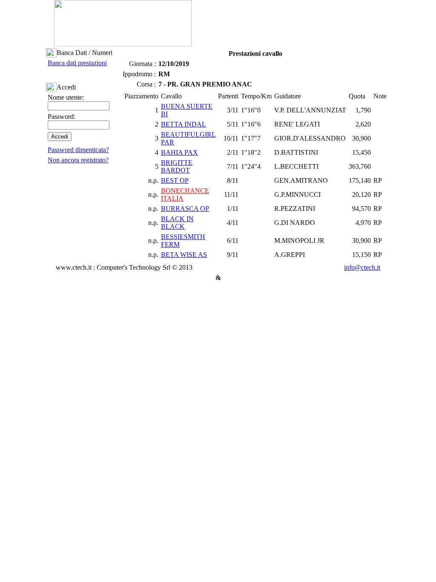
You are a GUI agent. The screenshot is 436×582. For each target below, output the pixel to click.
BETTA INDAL (183, 124)
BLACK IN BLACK (177, 222)
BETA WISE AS (184, 254)
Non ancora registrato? (78, 160)
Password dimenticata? (78, 149)
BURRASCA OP (185, 208)
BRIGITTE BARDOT (176, 166)
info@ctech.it (362, 267)
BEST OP (175, 180)
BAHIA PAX (179, 152)
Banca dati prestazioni (77, 62)
